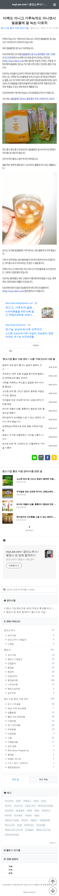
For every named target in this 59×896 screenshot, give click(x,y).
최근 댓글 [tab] (43, 779)
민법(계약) (31, 676)
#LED (18, 801)
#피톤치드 (46, 811)
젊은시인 (34, 28)
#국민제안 (9, 811)
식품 (32, 359)
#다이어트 (9, 801)
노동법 (31, 643)
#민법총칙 (20, 811)
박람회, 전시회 (31, 759)
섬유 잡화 (31, 746)
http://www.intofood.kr (15, 325)
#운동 (36, 801)
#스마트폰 (18, 815)
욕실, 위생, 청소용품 (31, 708)
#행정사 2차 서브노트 (14, 830)
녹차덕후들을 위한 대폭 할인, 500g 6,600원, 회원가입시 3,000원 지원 (19, 313)
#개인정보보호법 (12, 835)
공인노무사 (29, 630)
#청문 (36, 811)
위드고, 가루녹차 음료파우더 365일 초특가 (20, 307)
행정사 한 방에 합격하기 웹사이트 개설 (26, 612)
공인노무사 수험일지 (31, 639)
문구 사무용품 (31, 704)
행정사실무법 (31, 688)
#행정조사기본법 (12, 820)
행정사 (29, 649)
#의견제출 (41, 825)
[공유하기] (17, 351)
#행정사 (34, 820)
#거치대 (8, 806)
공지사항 (31, 635)
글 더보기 (29, 530)
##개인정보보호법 (45, 806)
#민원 (43, 801)
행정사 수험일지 (31, 659)
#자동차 (28, 815)
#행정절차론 (45, 820)
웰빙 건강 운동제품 (31, 716)
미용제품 (31, 721)
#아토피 (24, 820)
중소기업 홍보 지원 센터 (15, 359)
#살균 (36, 815)
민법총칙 (31, 663)
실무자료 (31, 693)
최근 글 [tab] (15, 779)
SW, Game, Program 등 (31, 750)
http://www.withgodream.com (19, 303)
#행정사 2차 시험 (43, 830)
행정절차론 (31, 680)
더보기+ (53, 843)
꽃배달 (31, 754)
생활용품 (31, 712)
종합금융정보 (31, 767)
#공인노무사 (30, 806)
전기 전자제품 (31, 725)
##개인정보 (29, 825)
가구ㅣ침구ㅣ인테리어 (31, 763)
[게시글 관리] (24, 351)
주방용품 (31, 729)
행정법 (31, 667)
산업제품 (31, 733)
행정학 (31, 671)
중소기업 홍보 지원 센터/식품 (15, 28)
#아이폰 (8, 815)
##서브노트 (9, 825)
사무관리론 (31, 684)
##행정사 (27, 801)
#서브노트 (18, 806)
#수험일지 (29, 830)
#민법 (19, 825)
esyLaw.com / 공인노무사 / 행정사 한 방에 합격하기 (29, 4)
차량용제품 (31, 742)
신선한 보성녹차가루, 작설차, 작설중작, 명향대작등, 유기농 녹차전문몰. (29, 335)
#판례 (29, 811)
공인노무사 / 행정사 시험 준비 (20, 559)
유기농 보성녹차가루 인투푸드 (23, 329)
